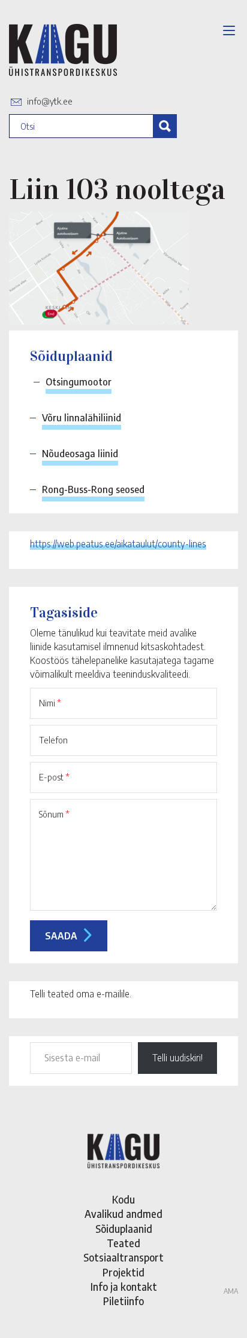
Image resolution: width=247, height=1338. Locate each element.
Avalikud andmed (123, 1213)
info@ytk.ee (50, 101)
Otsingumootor (79, 382)
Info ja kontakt (124, 1286)
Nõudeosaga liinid (80, 454)
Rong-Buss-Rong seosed (93, 489)
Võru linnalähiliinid (81, 418)
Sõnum (54, 814)
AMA (231, 1291)
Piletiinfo (123, 1301)
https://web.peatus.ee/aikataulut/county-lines (118, 544)
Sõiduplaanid (123, 1228)
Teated (123, 1243)
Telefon (53, 739)
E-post (54, 776)
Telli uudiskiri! (177, 1058)
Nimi (50, 702)
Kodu (123, 1199)
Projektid (123, 1272)
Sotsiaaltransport (123, 1257)
